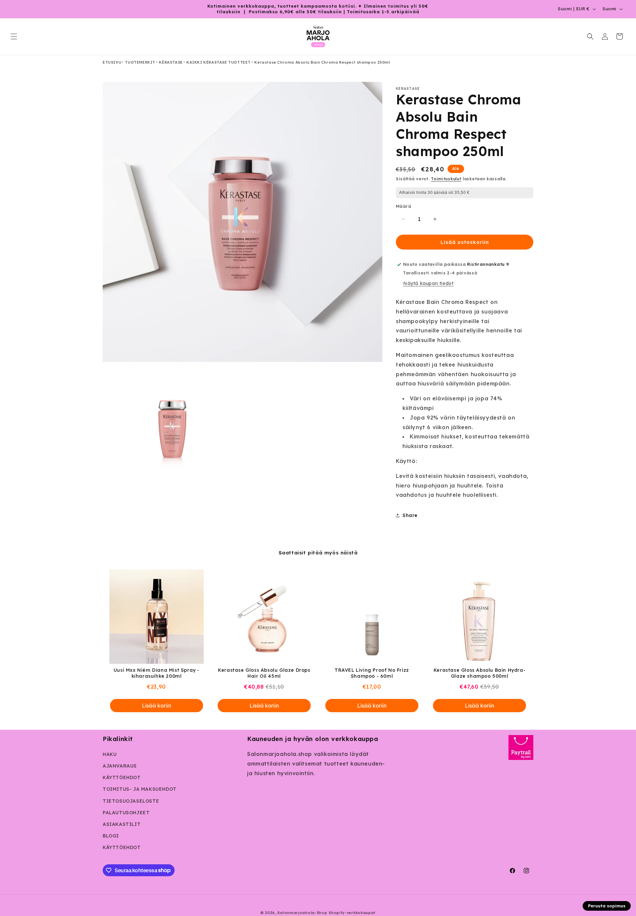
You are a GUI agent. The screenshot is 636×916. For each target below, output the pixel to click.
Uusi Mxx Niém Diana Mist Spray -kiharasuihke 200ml (156, 673)
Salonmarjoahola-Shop (302, 912)
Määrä (403, 206)
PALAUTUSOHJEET (126, 813)
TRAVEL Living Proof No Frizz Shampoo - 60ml (372, 673)
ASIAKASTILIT (121, 824)
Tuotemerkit (140, 62)
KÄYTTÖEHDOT (122, 777)
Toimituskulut (446, 178)
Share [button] (410, 515)
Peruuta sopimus (606, 905)
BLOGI (111, 836)
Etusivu (112, 62)
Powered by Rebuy (318, 725)
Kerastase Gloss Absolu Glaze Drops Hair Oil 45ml (264, 673)
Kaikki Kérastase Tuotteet (218, 62)
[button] (14, 36)
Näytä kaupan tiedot (428, 283)
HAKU (110, 754)
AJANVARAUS (120, 766)
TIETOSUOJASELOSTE (131, 801)
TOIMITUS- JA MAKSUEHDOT (140, 789)
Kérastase (171, 62)
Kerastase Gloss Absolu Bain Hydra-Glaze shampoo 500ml (479, 673)
